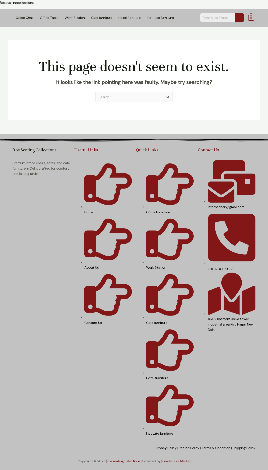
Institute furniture (160, 17)
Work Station (75, 17)
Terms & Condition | (217, 448)
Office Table (49, 17)
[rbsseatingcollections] (124, 461)
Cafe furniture (101, 17)
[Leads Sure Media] (176, 461)
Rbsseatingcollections (17, 2)
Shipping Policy (244, 448)
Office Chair (25, 17)
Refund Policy (189, 448)
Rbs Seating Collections (35, 150)
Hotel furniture (130, 17)
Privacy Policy (166, 448)
